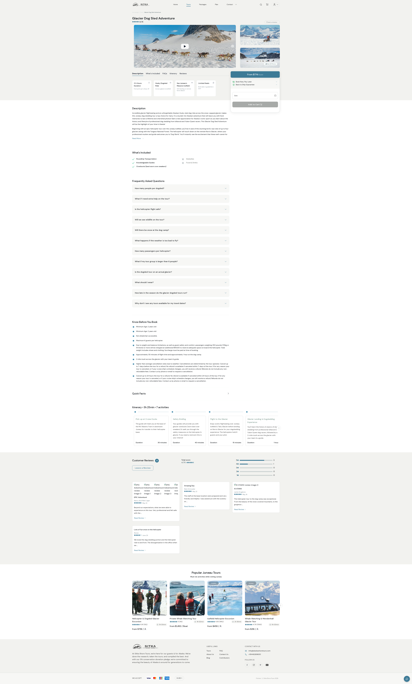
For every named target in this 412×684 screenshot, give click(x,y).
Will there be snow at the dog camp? (152, 230)
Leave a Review (143, 468)
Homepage (135, 12)
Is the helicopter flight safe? (148, 209)
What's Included (153, 73)
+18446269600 (254, 654)
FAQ (221, 651)
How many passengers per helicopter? (152, 251)
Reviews (183, 73)
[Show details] (276, 81)
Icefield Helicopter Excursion (220, 618)
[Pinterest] (260, 665)
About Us (210, 654)
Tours (141, 12)
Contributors (224, 658)
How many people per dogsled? (149, 188)
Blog (208, 658)
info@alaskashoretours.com (259, 651)
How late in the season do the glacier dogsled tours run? (161, 293)
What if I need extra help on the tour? (152, 198)
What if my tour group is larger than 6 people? (156, 261)
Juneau (138, 583)
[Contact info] (236, 4)
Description (137, 73)
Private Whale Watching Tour (183, 618)
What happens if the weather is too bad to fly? (156, 240)
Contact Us (223, 654)
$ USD (179, 678)
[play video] (185, 46)
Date (236, 96)
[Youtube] (267, 665)
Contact (230, 4)
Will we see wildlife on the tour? (149, 219)
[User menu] (276, 4)
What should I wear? (144, 282)
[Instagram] (253, 665)
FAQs (164, 73)
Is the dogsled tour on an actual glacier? (153, 272)
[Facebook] (247, 665)
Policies (258, 678)
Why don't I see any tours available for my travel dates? (160, 303)
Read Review (139, 518)
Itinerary (173, 73)
